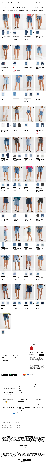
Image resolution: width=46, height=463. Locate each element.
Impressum (34, 407)
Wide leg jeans (34, 10)
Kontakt (7, 384)
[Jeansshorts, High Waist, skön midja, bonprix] (40, 52)
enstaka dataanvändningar (29, 436)
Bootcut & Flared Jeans (14, 10)
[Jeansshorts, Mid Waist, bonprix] (17, 21)
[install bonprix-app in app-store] (5, 375)
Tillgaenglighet (11, 407)
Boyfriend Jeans (41, 10)
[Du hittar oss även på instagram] (25, 401)
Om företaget (36, 384)
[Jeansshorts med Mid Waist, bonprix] (40, 173)
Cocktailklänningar (4, 427)
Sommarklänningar (4, 422)
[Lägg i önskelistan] (10, 15)
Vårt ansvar (36, 386)
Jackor (10, 425)
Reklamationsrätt (22, 408)
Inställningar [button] (19, 459)
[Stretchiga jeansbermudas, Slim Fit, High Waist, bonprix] (5, 233)
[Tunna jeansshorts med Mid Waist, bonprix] (5, 82)
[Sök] (34, 2)
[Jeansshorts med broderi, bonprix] (5, 52)
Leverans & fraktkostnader (10, 388)
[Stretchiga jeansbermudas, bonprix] (17, 82)
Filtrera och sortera (38, 7)
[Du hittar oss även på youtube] (21, 401)
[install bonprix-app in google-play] (13, 375)
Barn (11, 2)
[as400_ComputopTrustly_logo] (32, 374)
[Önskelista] (40, 3)
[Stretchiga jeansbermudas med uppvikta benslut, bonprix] (5, 113)
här (40, 440)
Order (7, 386)
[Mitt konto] (37, 3)
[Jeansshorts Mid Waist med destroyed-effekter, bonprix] (40, 291)
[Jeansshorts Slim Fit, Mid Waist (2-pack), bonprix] (5, 262)
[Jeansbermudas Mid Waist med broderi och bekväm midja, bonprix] (40, 204)
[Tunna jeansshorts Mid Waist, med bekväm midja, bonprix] (5, 173)
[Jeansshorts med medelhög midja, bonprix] (28, 233)
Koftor (10, 422)
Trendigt (17, 2)
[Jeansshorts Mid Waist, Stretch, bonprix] (5, 144)
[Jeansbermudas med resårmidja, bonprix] (28, 21)
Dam (5, 2)
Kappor (10, 420)
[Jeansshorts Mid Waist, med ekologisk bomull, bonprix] (28, 291)
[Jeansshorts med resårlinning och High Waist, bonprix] (5, 204)
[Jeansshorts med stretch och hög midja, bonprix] (28, 262)
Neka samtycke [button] (23, 461)
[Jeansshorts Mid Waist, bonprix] (40, 82)
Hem (13, 2)
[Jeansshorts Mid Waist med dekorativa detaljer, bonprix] (40, 21)
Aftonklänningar (4, 425)
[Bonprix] (2, 2)
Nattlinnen (18, 422)
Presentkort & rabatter (10, 392)
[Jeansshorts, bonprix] (5, 320)
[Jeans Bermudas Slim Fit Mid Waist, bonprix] (40, 113)
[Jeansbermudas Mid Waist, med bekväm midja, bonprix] (17, 233)
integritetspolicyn (21, 456)
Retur (7, 390)
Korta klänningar (26, 420)
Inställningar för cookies (26, 407)
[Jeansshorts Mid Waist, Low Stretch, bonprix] (28, 144)
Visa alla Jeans (6, 10)
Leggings (10, 427)
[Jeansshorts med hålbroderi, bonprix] (28, 113)
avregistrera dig (39, 366)
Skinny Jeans (21, 10)
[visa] (27, 374)
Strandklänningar (33, 420)
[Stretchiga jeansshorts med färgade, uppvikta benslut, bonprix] (28, 52)
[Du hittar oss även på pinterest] (23, 401)
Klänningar (3, 420)
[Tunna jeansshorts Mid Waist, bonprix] (28, 173)
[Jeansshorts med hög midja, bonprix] (40, 262)
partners (8, 436)
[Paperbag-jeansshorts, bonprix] (17, 113)
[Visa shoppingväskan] (42, 3)
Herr (8, 2)
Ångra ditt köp (39, 407)
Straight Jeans (28, 10)
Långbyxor (17, 420)
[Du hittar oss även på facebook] (19, 401)
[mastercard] (24, 374)
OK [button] (27, 459)
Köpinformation (5, 407)
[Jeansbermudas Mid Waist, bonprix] (5, 21)
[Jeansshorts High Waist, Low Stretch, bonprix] (17, 144)
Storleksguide (8, 394)
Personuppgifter (37, 368)
